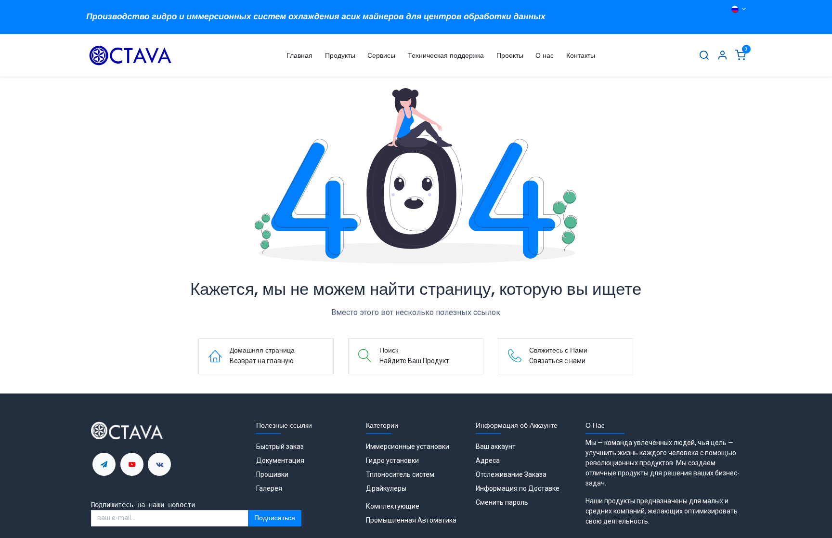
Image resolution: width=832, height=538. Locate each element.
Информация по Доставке (517, 488)
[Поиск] (704, 56)
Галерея (269, 488)
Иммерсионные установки (407, 446)
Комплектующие (392, 506)
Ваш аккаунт (496, 446)
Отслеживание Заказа (511, 474)
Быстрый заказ (280, 446)
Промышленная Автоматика (411, 520)
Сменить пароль (502, 502)
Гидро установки (392, 460)
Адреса (488, 460)
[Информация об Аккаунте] (722, 56)
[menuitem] (299, 56)
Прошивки (272, 474)
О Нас (595, 425)
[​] (104, 464)
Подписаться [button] (274, 518)
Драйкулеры (386, 488)
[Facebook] (159, 464)
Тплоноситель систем (401, 474)
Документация (280, 460)
